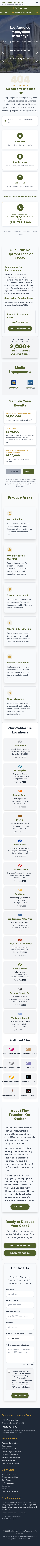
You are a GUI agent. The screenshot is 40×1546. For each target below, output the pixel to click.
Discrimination (7, 1446)
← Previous (13, 471)
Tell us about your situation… (17, 1345)
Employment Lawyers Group (14, 3)
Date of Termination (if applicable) (19, 1334)
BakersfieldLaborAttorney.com (20, 749)
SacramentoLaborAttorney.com (20, 848)
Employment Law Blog (10, 1477)
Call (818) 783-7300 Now (20, 1253)
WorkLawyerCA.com (20, 972)
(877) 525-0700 (20, 930)
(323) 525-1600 (20, 782)
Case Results (6, 1480)
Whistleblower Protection (11, 1458)
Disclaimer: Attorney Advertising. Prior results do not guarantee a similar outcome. (20, 1537)
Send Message (20, 1395)
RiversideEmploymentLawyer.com (20, 823)
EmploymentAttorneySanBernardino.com (20, 873)
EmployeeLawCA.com (20, 774)
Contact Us (6, 1486)
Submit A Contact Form (20, 51)
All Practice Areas (8, 1483)
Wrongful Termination (10, 1443)
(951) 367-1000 (20, 831)
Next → (28, 471)
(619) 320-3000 (20, 906)
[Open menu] (37, 3)
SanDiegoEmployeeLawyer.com (20, 898)
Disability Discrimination (10, 1463)
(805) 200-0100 (20, 1029)
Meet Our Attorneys (9, 1474)
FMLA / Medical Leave (10, 1455)
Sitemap (5, 1489)
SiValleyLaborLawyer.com (20, 947)
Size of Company (13, 1312)
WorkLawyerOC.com (20, 799)
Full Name (10, 1290)
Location (9, 1323)
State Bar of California (10, 1492)
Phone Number (12, 1301)
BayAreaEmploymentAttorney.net (20, 922)
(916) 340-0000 (20, 856)
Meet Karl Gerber (20, 1207)
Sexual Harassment (9, 1449)
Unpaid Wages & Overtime (11, 1452)
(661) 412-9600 (20, 757)
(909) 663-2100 (20, 881)
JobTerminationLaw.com (20, 997)
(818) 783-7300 (20, 222)
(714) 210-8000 (20, 807)
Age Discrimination (8, 1460)
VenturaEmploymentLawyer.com (20, 1022)
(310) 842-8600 (20, 1005)
